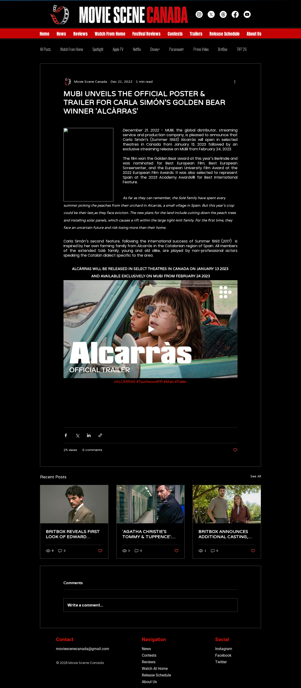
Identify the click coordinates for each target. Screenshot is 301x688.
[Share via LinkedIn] (89, 435)
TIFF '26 (242, 49)
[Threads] (223, 14)
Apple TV (118, 49)
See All (255, 476)
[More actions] (235, 81)
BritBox (222, 49)
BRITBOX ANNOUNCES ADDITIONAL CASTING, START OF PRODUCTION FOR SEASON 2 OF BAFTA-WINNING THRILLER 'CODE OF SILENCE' (225, 534)
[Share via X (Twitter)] (77, 435)
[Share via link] (100, 435)
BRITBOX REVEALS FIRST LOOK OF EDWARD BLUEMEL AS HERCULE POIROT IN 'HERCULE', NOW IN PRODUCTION (73, 534)
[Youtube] (247, 14)
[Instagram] (199, 14)
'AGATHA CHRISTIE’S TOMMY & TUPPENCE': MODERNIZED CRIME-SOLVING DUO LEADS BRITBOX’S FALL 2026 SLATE (147, 534)
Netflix (137, 49)
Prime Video (201, 49)
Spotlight (97, 49)
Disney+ (155, 49)
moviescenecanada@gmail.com (82, 649)
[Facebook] (235, 14)
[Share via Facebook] (65, 435)
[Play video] (150, 329)
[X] (211, 14)
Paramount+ (176, 49)
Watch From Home (71, 49)
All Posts (45, 49)
